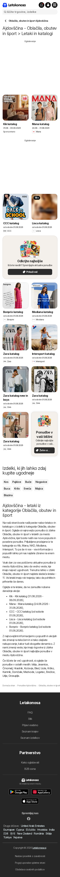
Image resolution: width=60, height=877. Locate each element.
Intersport (7, 549)
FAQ (30, 712)
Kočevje (28, 668)
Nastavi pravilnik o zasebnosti (30, 856)
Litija (4, 675)
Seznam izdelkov (30, 737)
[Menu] (55, 5)
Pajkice (16, 482)
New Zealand (24, 833)
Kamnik (6, 672)
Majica (39, 488)
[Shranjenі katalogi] (41, 5)
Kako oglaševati (30, 762)
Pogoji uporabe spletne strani (30, 862)
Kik (19, 545)
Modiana (41, 545)
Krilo (17, 488)
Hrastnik (18, 668)
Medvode (28, 672)
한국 (12, 833)
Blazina (8, 495)
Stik (30, 718)
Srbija (49, 833)
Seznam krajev (30, 731)
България (8, 829)
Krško (50, 668)
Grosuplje (13, 675)
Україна (17, 837)
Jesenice (43, 664)
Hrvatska (42, 829)
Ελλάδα (31, 829)
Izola (43, 668)
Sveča (27, 488)
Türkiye (7, 837)
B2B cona (30, 768)
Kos (6, 482)
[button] (48, 5)
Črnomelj (7, 668)
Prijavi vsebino (30, 725)
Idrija (34, 664)
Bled (36, 668)
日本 (5, 833)
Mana (25, 545)
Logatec (40, 672)
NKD (32, 545)
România (39, 833)
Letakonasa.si (39, 847)
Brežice (50, 672)
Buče (28, 482)
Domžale (17, 672)
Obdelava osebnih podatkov (30, 869)
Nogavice (41, 482)
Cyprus (20, 829)
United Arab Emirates (32, 825)
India (51, 829)
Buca (7, 488)
